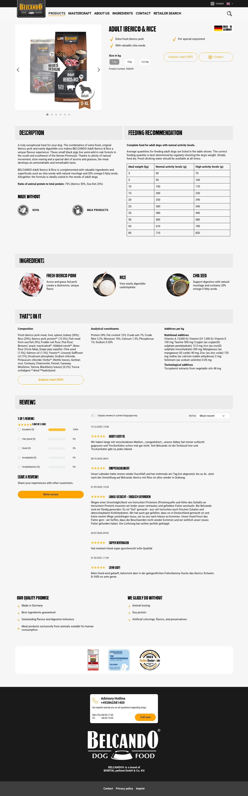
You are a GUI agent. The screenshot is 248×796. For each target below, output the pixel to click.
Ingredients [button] (31, 260)
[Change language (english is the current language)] (230, 3)
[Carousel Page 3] (56, 114)
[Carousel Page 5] (65, 114)
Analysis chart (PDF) (180, 57)
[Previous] (18, 70)
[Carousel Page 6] (69, 114)
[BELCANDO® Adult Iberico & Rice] (58, 67)
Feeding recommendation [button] (155, 132)
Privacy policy (124, 788)
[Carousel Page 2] (52, 114)
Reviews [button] (27, 402)
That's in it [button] (30, 316)
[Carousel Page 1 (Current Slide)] (47, 114)
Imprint (140, 788)
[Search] (229, 13)
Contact (218, 57)
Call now (145, 717)
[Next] (98, 70)
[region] (58, 70)
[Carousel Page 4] (60, 114)
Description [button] (31, 132)
